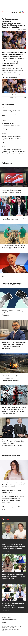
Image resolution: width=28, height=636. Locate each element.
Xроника (3, 146)
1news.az (6, 627)
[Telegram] (14, 97)
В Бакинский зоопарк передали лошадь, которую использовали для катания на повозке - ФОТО (13, 247)
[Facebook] (9, 97)
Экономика (4, 133)
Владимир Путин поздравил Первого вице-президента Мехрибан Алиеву (11, 126)
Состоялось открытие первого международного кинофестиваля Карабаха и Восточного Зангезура (11, 190)
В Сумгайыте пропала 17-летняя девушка (13, 508)
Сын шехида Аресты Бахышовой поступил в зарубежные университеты (14, 218)
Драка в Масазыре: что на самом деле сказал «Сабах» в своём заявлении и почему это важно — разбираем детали (14, 410)
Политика (4, 120)
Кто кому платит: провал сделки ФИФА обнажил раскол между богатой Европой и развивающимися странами (13, 442)
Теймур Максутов (6, 29)
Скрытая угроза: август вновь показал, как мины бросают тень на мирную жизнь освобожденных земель (14, 377)
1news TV (3, 541)
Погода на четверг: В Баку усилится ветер (11, 491)
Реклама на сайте (6, 617)
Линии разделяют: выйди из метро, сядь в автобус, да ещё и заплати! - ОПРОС (13, 576)
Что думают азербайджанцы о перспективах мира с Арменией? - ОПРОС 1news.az (13, 606)
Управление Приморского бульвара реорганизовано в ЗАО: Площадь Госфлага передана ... (14, 151)
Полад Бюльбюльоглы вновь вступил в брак (13, 275)
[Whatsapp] (13, 97)
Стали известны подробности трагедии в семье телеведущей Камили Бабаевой (13, 484)
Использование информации (9, 619)
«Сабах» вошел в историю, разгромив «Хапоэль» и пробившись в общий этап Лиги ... (11, 113)
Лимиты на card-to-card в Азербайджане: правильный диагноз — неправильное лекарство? (12, 313)
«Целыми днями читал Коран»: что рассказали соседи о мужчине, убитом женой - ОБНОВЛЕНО (13, 499)
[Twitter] (11, 97)
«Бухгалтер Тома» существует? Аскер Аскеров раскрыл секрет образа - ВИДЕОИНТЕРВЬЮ (13, 546)
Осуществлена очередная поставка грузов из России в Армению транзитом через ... (11, 139)
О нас (3, 620)
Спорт (3, 107)
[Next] (25, 87)
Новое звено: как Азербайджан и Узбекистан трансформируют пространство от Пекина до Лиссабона (14, 345)
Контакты (4, 622)
